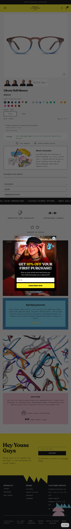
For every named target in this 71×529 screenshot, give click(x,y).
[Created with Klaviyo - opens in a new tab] (35, 292)
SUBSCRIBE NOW (35, 285)
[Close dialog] (53, 238)
